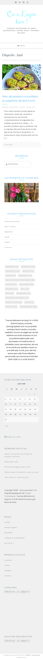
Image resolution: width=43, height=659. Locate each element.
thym (29, 302)
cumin (11, 275)
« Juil (6, 426)
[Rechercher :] (17, 164)
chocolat (13, 271)
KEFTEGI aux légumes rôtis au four (17, 467)
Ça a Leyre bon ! (21, 18)
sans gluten (14, 302)
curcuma (25, 275)
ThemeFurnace (21, 657)
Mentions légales (10, 527)
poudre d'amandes (17, 298)
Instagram (8, 570)
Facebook (8, 560)
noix (10, 293)
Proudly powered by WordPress (14, 655)
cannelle (28, 266)
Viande (6, 237)
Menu (22, 46)
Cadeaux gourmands (12, 221)
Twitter (7, 565)
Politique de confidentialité (14, 538)
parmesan (23, 293)
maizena (12, 289)
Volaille (7, 242)
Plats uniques (27, 107)
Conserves (8, 247)
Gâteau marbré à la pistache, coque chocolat (21, 472)
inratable (26, 284)
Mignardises (8, 232)
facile (11, 284)
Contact (7, 522)
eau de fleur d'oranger (20, 280)
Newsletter (8, 532)
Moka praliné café (11, 462)
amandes (12, 266)
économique (28, 306)
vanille (11, 306)
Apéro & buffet (10, 107)
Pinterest (7, 576)
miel (25, 289)
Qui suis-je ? (9, 543)
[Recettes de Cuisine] (12, 437)
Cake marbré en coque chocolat (16, 477)
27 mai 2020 (8, 145)
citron (28, 271)
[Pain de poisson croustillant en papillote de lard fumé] (21, 89)
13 (20, 404)
